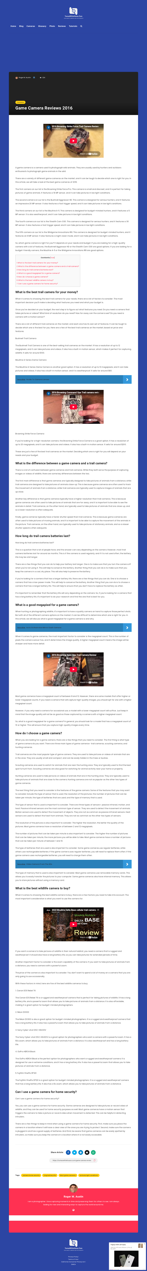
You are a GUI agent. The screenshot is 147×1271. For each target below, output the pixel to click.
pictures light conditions (89, 1175)
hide (52, 258)
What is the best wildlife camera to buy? (35, 280)
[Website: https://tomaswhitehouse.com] (73, 1210)
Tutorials (73, 26)
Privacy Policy (73, 1257)
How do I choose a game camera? (32, 277)
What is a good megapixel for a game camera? (38, 273)
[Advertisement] (73, 49)
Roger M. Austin (73, 1196)
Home (13, 26)
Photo (52, 26)
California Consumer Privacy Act (73, 1262)
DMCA (73, 1264)
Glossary (42, 26)
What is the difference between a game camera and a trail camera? (48, 266)
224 (43, 77)
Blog (21, 26)
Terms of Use (73, 1259)
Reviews (62, 26)
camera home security (31, 1175)
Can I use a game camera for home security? (37, 283)
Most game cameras (68, 1175)
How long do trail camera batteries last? (35, 270)
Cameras (31, 26)
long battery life (50, 1175)
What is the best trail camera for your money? (37, 263)
